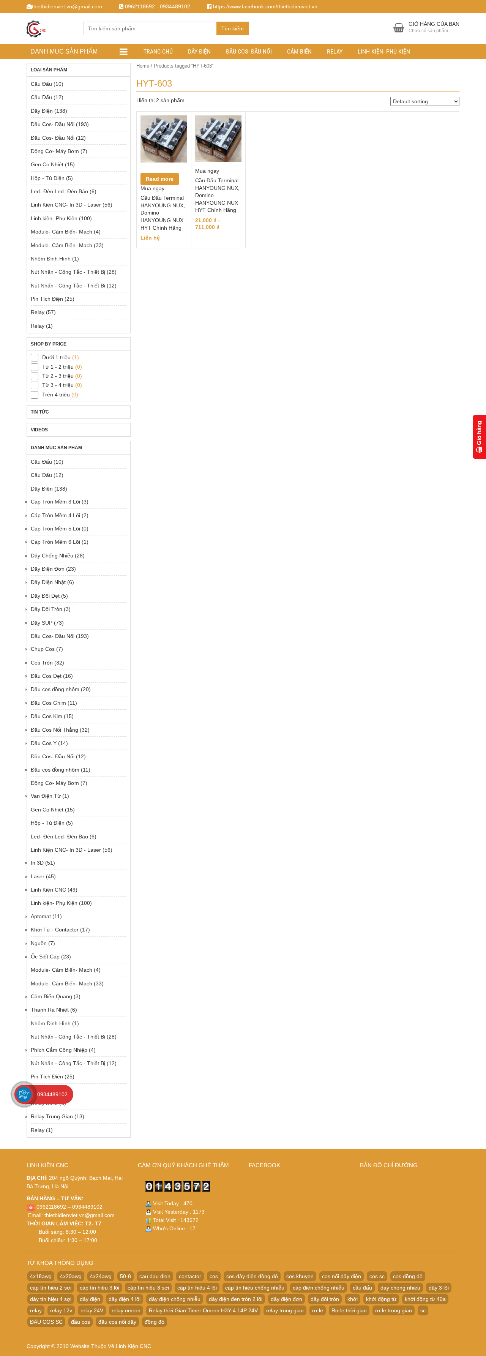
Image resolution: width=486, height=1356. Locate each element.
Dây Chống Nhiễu (52, 556)
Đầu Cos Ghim (48, 703)
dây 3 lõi (439, 1288)
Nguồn (39, 943)
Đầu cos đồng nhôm (55, 689)
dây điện (90, 1299)
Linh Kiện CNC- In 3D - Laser (66, 205)
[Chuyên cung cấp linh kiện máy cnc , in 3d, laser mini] (36, 27)
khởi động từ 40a (425, 1299)
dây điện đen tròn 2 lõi (235, 1299)
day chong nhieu (400, 1288)
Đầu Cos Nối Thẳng (54, 730)
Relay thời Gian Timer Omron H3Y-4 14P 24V (203, 1310)
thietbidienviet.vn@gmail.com (79, 1215)
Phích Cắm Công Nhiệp (59, 1050)
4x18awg (41, 1276)
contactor (190, 1276)
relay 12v (61, 1310)
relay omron (126, 1310)
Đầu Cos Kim (46, 716)
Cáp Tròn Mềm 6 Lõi (55, 542)
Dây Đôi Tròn (46, 609)
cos (214, 1276)
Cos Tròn (42, 663)
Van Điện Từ (46, 796)
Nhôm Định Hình (51, 259)
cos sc (377, 1276)
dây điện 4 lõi (124, 1299)
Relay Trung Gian (52, 1116)
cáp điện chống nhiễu (318, 1288)
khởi (352, 1299)
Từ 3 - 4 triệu (58, 385)
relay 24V (91, 1310)
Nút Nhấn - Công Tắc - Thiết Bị (68, 272)
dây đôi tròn (325, 1299)
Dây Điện (199, 51)
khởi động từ (381, 1299)
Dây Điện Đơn (48, 569)
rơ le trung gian (393, 1310)
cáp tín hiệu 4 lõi (197, 1288)
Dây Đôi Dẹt (45, 596)
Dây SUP (41, 623)
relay (36, 1310)
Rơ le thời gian (349, 1310)
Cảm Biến (299, 51)
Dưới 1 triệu (56, 357)
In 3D (37, 863)
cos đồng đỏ (408, 1276)
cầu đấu (362, 1288)
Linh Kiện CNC (48, 890)
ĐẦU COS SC (46, 1322)
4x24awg (101, 1276)
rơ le (317, 1310)
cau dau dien (154, 1276)
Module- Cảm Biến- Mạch (61, 232)
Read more (160, 179)
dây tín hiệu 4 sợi (50, 1299)
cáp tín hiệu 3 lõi (99, 1288)
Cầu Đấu (41, 84)
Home (142, 66)
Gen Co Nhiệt (47, 164)
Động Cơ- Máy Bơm (55, 151)
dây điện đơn (286, 1299)
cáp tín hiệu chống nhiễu (254, 1288)
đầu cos (80, 1322)
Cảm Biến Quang (51, 996)
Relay (334, 51)
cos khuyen (300, 1276)
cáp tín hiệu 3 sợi (148, 1288)
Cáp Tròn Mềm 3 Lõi (55, 502)
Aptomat (41, 916)
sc (423, 1310)
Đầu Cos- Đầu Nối (249, 51)
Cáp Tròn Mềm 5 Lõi (55, 529)
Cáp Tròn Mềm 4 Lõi (55, 515)
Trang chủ (158, 51)
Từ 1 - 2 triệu (58, 367)
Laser (37, 876)
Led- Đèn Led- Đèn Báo (59, 191)
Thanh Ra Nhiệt (50, 1010)
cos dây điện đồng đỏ (252, 1276)
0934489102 (52, 1094)
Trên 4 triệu (56, 394)
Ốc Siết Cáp (45, 956)
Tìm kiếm (232, 28)
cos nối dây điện (341, 1276)
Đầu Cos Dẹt (46, 676)
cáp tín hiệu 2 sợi (50, 1288)
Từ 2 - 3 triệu (58, 376)
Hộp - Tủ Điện (48, 178)
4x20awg (71, 1276)
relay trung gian (285, 1310)
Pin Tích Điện (47, 299)
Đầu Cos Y (44, 743)
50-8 (125, 1276)
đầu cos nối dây (117, 1322)
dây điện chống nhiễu (174, 1299)
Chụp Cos (43, 649)
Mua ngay (152, 188)
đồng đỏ (154, 1322)
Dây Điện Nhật (48, 582)
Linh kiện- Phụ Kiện (384, 51)
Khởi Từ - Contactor (55, 930)
